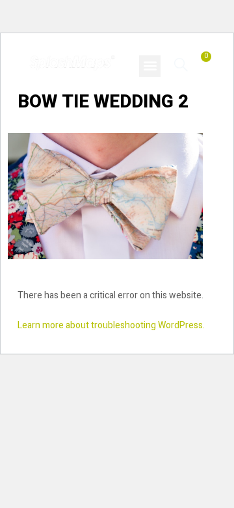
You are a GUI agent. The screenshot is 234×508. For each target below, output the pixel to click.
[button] (150, 66)
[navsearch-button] (181, 64)
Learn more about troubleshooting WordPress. (111, 325)
